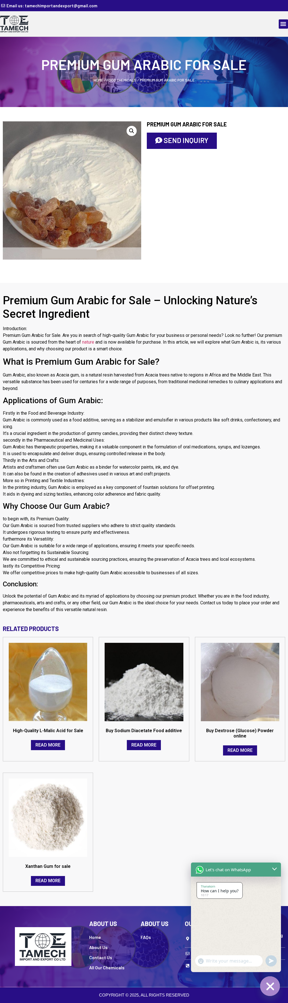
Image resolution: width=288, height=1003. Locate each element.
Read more (47, 745)
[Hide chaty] (270, 986)
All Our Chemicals (107, 967)
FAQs (146, 937)
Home (98, 80)
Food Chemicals (121, 80)
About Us (98, 947)
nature (88, 342)
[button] (283, 24)
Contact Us (100, 957)
